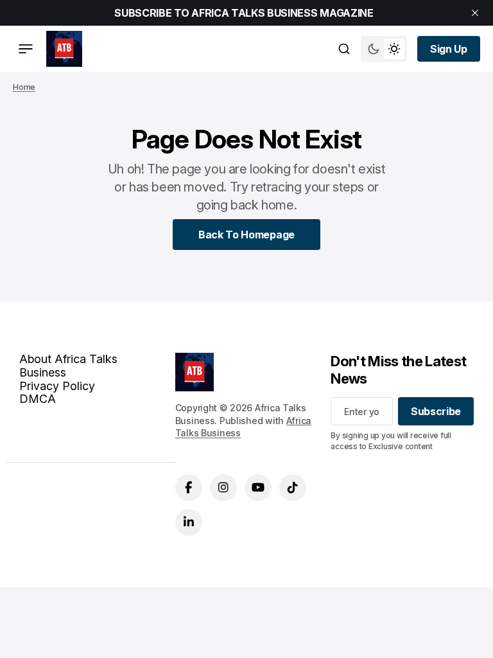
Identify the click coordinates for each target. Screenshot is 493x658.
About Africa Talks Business (68, 365)
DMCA (37, 398)
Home (24, 87)
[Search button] (344, 48)
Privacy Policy (57, 386)
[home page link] (64, 49)
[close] (475, 13)
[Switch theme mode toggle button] (384, 49)
